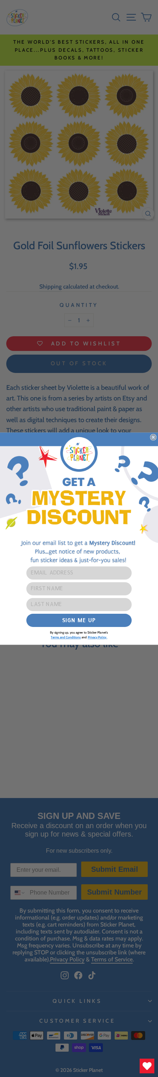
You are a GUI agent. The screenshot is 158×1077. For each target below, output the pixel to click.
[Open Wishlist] (147, 1066)
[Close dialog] (153, 437)
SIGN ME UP (79, 619)
